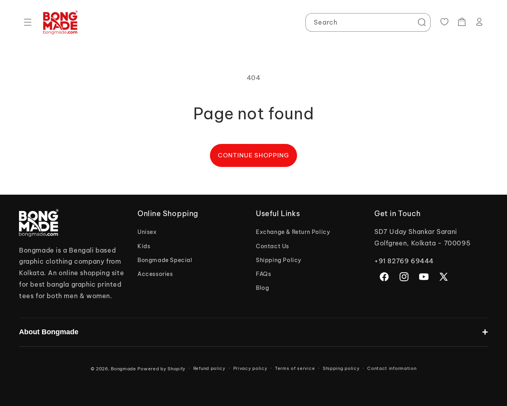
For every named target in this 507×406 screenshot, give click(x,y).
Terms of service (295, 368)
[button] (27, 22)
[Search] (421, 22)
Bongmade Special (165, 260)
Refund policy (209, 368)
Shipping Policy (278, 260)
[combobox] (368, 22)
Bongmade (123, 369)
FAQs (263, 274)
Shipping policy (341, 368)
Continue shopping (253, 155)
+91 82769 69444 (404, 261)
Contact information (391, 368)
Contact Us (272, 246)
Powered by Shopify (161, 369)
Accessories (155, 274)
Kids (143, 246)
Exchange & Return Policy (293, 232)
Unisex (147, 232)
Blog (262, 287)
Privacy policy (250, 368)
